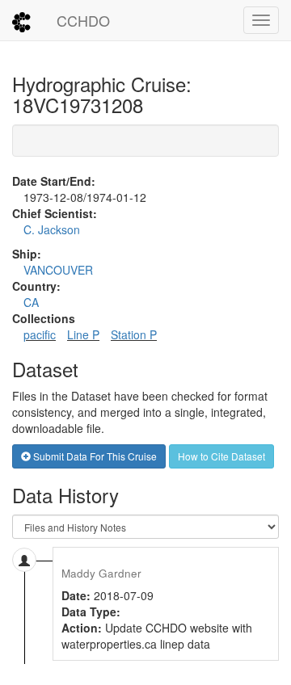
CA (31, 302)
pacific (39, 334)
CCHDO (83, 20)
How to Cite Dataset (221, 456)
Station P (134, 334)
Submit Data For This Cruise (94, 456)
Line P (83, 334)
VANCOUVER (58, 270)
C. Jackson (51, 229)
